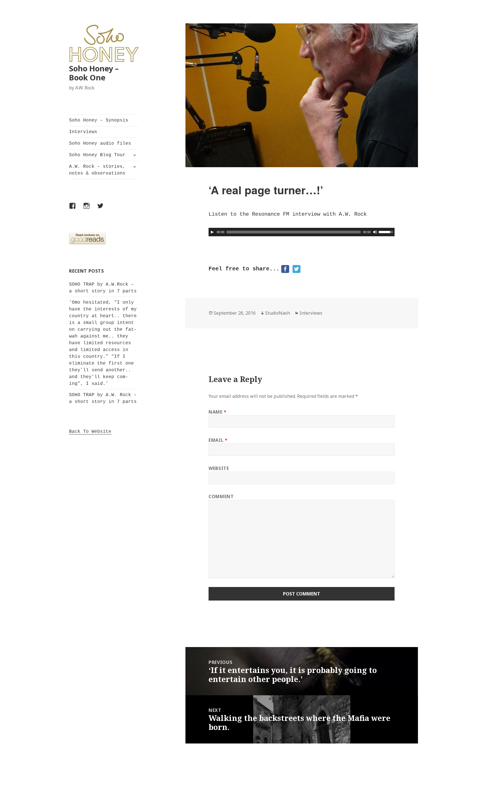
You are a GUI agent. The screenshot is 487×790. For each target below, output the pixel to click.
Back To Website (90, 431)
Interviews (83, 131)
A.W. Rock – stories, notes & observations (97, 170)
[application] (302, 232)
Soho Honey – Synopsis (98, 120)
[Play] (212, 232)
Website (219, 468)
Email (218, 440)
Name (218, 412)
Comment (221, 496)
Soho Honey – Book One (94, 73)
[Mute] (375, 232)
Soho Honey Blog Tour (97, 155)
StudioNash (277, 313)
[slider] (387, 231)
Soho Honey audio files (100, 143)
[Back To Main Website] (104, 44)
